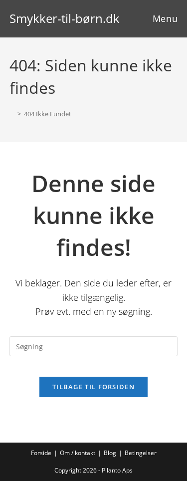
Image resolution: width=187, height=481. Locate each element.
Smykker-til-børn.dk (64, 18)
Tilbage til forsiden (93, 386)
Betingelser (141, 453)
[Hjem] (11, 113)
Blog (110, 453)
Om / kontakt (77, 453)
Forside (41, 453)
